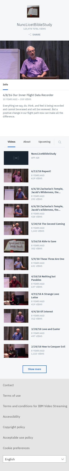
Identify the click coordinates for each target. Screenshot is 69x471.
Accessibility (11, 416)
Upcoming (44, 141)
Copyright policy (14, 427)
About (26, 141)
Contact (8, 385)
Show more (34, 369)
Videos (11, 141)
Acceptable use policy (18, 437)
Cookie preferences (16, 448)
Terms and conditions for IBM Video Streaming (35, 406)
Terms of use (12, 395)
